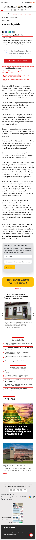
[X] (15, 10)
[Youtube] (25, 10)
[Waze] (33, 497)
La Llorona (28, 14)
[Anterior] (2, 314)
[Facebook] (18, 10)
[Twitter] (3, 32)
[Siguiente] (33, 314)
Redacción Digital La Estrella (14, 35)
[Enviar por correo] (14, 32)
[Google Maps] (30, 497)
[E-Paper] (32, 2)
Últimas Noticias (17, 14)
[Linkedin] (11, 32)
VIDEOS (18, 288)
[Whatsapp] (9, 32)
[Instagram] (22, 10)
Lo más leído (18, 340)
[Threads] (11, 10)
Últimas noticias (18, 368)
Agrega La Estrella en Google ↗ (18, 60)
